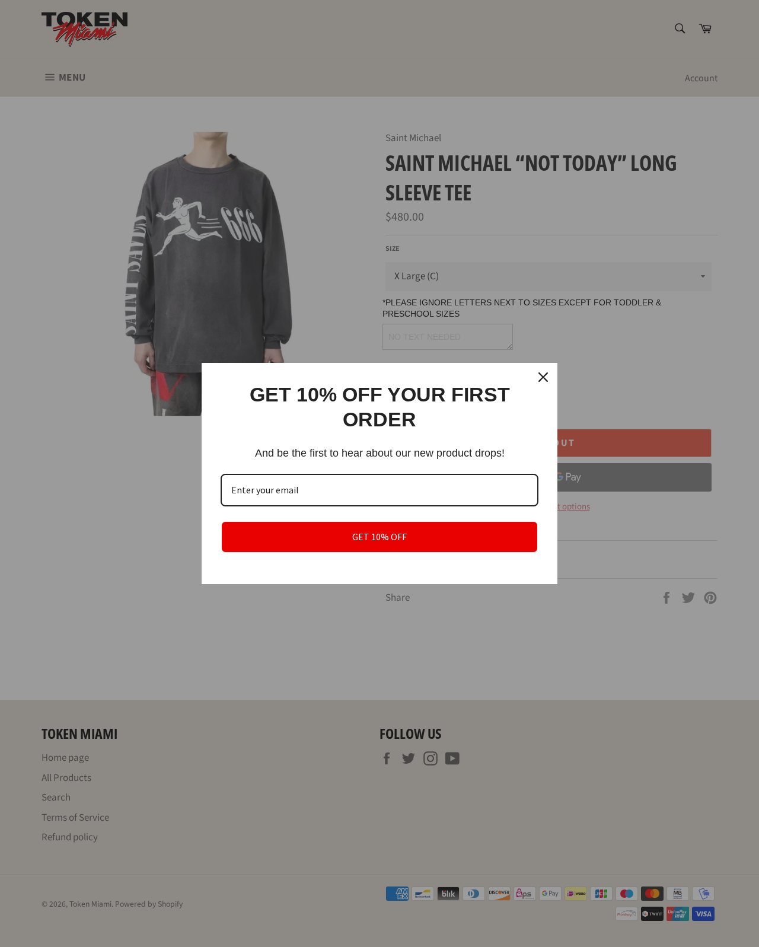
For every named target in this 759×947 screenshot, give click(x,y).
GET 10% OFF (379, 537)
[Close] (543, 377)
